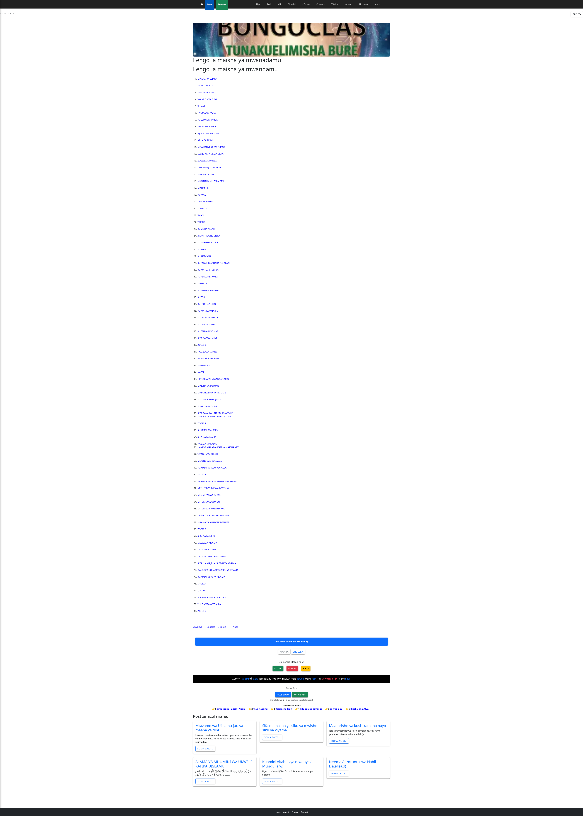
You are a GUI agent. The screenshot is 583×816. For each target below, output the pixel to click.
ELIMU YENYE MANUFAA (210, 153)
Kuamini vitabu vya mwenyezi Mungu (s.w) (287, 764)
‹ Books (222, 626)
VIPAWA (202, 194)
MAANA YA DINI (206, 174)
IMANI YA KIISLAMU (208, 358)
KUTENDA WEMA (206, 324)
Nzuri (278, 668)
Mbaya (292, 668)
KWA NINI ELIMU (206, 92)
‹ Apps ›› (236, 626)
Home (278, 812)
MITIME (202, 474)
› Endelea (210, 626)
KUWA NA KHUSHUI (208, 269)
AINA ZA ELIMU (206, 140)
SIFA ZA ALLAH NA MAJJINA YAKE (215, 413)
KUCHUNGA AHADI (208, 317)
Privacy (295, 812)
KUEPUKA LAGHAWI (208, 290)
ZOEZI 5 (202, 529)
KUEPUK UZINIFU (207, 303)
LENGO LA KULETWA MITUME (213, 515)
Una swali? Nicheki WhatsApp (291, 641)
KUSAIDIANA (204, 256)
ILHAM (201, 105)
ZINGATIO (203, 283)
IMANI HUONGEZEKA (209, 235)
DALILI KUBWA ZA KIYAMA (212, 556)
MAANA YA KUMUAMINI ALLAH (214, 416)
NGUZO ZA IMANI (207, 351)
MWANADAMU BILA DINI (211, 181)
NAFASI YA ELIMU (207, 85)
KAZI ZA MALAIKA (207, 443)
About (286, 812)
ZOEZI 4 (202, 423)
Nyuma (284, 651)
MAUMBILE (204, 187)
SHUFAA (202, 583)
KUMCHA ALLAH (206, 228)
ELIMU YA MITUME (207, 406)
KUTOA (201, 297)
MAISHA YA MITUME (208, 385)
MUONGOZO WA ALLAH (210, 460)
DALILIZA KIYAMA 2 (208, 549)
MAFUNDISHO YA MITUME (212, 392)
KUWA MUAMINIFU (208, 310)
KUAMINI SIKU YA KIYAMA (211, 576)
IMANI (201, 215)
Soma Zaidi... (205, 748)
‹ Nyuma (197, 626)
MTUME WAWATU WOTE (210, 494)
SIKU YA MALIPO (206, 535)
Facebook (283, 694)
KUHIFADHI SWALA (208, 276)
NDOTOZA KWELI (207, 126)
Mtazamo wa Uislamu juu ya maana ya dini (219, 727)
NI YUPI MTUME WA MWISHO (213, 488)
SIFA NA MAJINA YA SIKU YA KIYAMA (217, 563)
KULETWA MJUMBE (208, 119)
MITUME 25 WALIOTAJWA (211, 508)
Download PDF (330, 678)
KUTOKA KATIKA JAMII (209, 399)
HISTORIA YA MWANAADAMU (213, 378)
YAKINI (201, 221)
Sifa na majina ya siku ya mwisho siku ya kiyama (289, 727)
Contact (304, 812)
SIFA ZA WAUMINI (207, 337)
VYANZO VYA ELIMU (208, 99)
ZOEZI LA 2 (203, 208)
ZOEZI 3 (202, 344)
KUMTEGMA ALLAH (208, 242)
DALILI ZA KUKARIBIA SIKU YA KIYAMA (218, 569)
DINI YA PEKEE (205, 201)
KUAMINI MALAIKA (208, 430)
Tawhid (300, 678)
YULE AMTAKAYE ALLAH (210, 604)
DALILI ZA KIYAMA (207, 542)
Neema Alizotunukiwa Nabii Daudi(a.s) (352, 764)
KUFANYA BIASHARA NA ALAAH (214, 262)
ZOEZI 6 (202, 610)
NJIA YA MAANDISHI (208, 133)
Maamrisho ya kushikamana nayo (357, 725)
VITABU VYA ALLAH (208, 453)
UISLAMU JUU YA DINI (209, 167)
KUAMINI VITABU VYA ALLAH (213, 467)
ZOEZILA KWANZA (207, 160)
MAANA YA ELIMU (207, 78)
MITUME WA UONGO (209, 501)
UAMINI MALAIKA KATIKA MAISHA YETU (219, 447)
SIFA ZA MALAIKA (207, 436)
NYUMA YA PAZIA (207, 112)
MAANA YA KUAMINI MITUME (213, 522)
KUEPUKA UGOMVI (208, 331)
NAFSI (201, 372)
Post (314, 678)
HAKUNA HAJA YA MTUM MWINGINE (217, 481)
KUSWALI (202, 249)
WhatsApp (300, 694)
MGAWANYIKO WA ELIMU (211, 146)
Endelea (298, 651)
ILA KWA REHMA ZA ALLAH (212, 597)
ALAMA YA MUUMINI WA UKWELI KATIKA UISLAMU (223, 764)
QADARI (202, 590)
